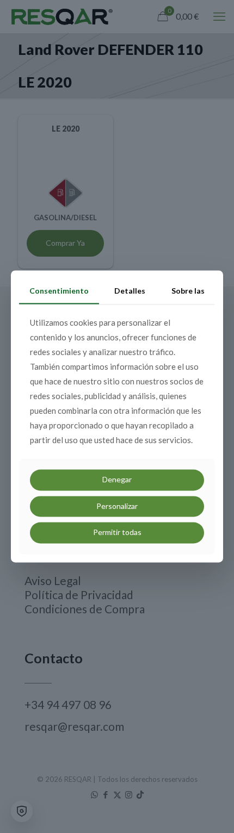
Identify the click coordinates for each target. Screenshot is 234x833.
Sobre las (188, 290)
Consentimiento (59, 290)
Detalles (129, 290)
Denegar (117, 479)
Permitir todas (117, 532)
